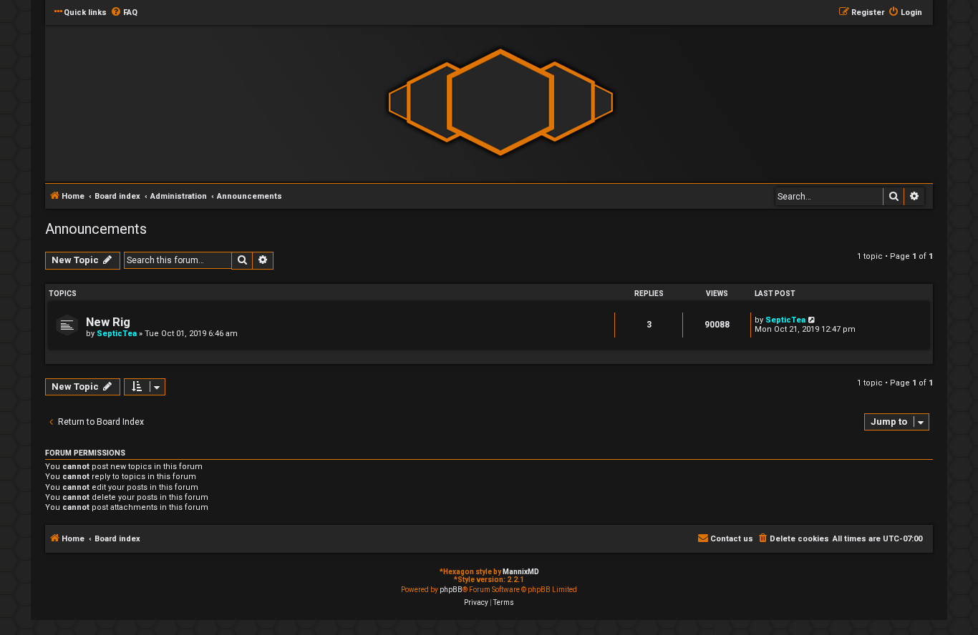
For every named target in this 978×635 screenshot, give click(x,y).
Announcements (96, 228)
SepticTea (117, 333)
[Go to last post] (812, 320)
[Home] (500, 102)
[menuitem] (123, 12)
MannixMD (521, 572)
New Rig (108, 322)
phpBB (451, 590)
